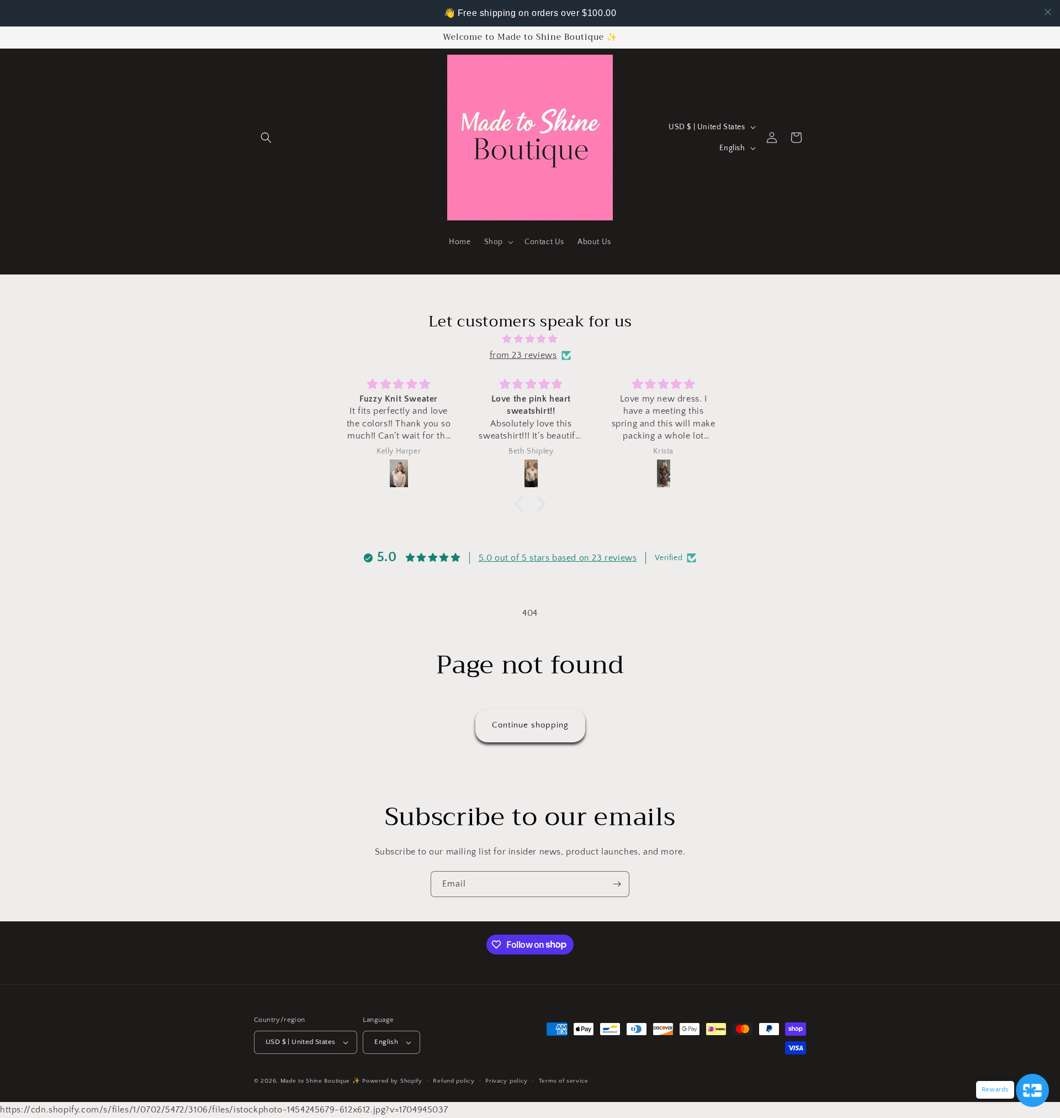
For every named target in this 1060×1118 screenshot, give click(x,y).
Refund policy (453, 1081)
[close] (1048, 12)
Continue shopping (530, 725)
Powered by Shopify (392, 1081)
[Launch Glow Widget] (1032, 1090)
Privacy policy (506, 1081)
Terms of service (564, 1081)
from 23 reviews (523, 355)
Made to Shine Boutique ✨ (320, 1081)
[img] (530, 339)
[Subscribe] (617, 884)
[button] (266, 137)
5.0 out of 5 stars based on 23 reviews (558, 558)
